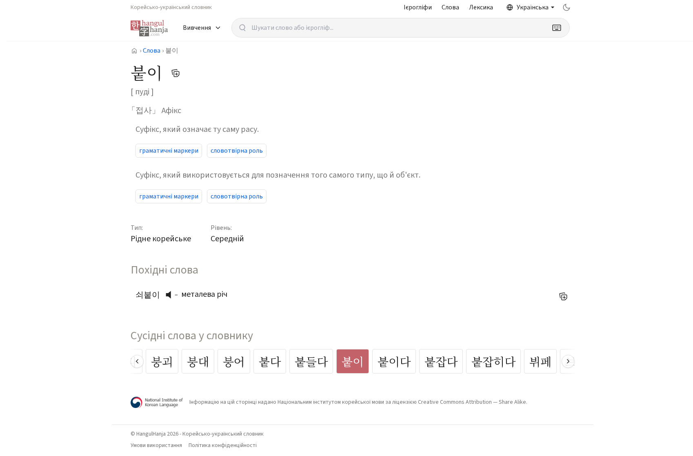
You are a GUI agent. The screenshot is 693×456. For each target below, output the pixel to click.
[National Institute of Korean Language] (157, 402)
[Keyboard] (556, 27)
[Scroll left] (137, 361)
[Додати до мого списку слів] (175, 73)
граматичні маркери (168, 150)
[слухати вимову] (171, 294)
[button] (170, 294)
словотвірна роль (237, 150)
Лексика (481, 7)
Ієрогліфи (418, 7)
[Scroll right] (568, 361)
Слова (450, 7)
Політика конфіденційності (223, 445)
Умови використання (156, 445)
